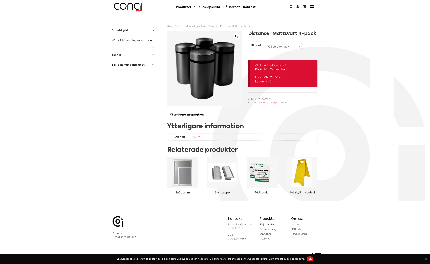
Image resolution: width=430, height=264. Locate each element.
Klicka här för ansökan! (271, 69)
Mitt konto (265, 238)
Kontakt (249, 7)
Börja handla (267, 224)
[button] (237, 36)
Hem (170, 26)
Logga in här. (264, 81)
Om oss (295, 224)
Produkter (183, 7)
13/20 (195, 137)
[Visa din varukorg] (304, 7)
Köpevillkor (265, 233)
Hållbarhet (231, 7)
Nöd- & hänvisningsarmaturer (132, 40)
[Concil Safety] (128, 7)
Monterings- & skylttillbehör (202, 26)
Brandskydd (120, 30)
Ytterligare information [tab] (187, 115)
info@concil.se (244, 224)
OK (310, 258)
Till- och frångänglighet (128, 65)
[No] (425, 259)
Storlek (256, 45)
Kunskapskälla (209, 7)
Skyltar (179, 26)
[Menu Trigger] (311, 7)
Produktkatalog (268, 229)
